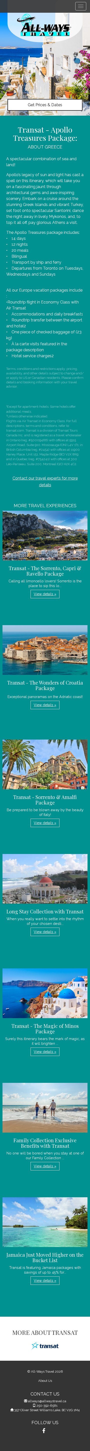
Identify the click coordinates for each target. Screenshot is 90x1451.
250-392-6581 (47, 1405)
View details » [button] (45, 594)
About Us (45, 1381)
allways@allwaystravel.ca (47, 1401)
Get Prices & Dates (45, 104)
